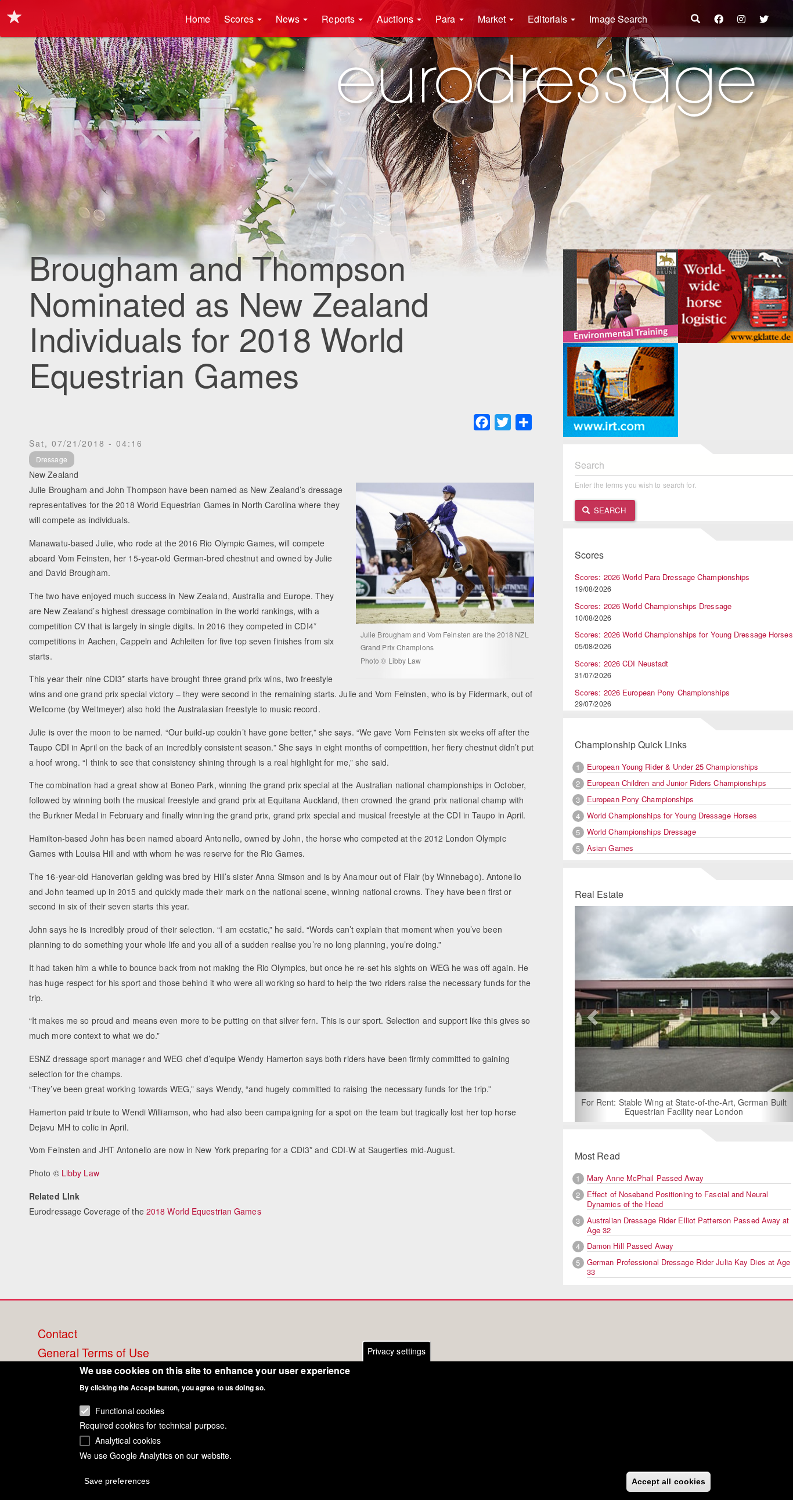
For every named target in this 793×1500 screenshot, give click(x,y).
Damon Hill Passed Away (630, 1245)
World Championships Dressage (641, 831)
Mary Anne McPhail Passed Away (645, 1177)
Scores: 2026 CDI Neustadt (622, 663)
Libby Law (80, 1173)
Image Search (618, 19)
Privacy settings (396, 1351)
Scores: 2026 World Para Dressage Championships (662, 576)
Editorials (548, 19)
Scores (240, 19)
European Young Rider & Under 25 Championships (673, 766)
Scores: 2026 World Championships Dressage (653, 605)
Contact (57, 1334)
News (289, 19)
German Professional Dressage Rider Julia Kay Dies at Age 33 (689, 1266)
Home (197, 19)
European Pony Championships (640, 799)
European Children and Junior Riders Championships (676, 782)
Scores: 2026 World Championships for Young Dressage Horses (684, 634)
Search (609, 510)
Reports (339, 19)
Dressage (51, 459)
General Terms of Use (93, 1353)
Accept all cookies (669, 1480)
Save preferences (117, 1480)
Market (493, 19)
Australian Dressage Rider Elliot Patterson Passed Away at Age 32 (688, 1225)
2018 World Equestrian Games (203, 1211)
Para (446, 19)
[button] (591, 1014)
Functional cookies (130, 1410)
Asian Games (610, 847)
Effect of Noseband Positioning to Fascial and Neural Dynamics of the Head (677, 1199)
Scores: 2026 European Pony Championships (652, 692)
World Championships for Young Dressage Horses (672, 815)
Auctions (396, 19)
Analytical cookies (128, 1439)
